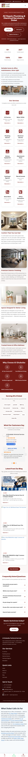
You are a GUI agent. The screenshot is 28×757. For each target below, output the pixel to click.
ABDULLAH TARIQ (12, 448)
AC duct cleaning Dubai (17, 720)
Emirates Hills (9, 411)
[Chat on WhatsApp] (23, 1)
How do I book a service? (9, 612)
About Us (4, 670)
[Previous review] (2, 454)
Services (4, 672)
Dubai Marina (16, 414)
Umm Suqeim (7, 404)
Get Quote (19, 29)
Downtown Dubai (7, 414)
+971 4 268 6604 (7, 687)
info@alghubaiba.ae (8, 689)
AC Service (4, 651)
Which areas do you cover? (10, 591)
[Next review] (25, 454)
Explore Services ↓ (14, 34)
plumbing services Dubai (7, 733)
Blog (3, 675)
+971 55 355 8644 (7, 685)
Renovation (4, 660)
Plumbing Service (6, 653)
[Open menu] (25, 5)
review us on (10, 444)
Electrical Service (6, 656)
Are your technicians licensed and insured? (12, 596)
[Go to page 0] (12, 463)
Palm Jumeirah (6, 408)
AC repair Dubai (13, 713)
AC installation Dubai (18, 724)
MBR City (22, 404)
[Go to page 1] (14, 463)
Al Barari (23, 408)
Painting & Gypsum (6, 658)
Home (3, 668)
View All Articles (14, 569)
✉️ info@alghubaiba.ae (17, 1)
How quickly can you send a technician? (10, 585)
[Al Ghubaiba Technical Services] (6, 5)
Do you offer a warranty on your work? (13, 607)
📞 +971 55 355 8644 (8, 1)
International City (18, 411)
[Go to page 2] (16, 463)
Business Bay (15, 408)
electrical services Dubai (14, 736)
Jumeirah (15, 404)
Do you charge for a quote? (10, 602)
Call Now (8, 29)
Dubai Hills (14, 418)
